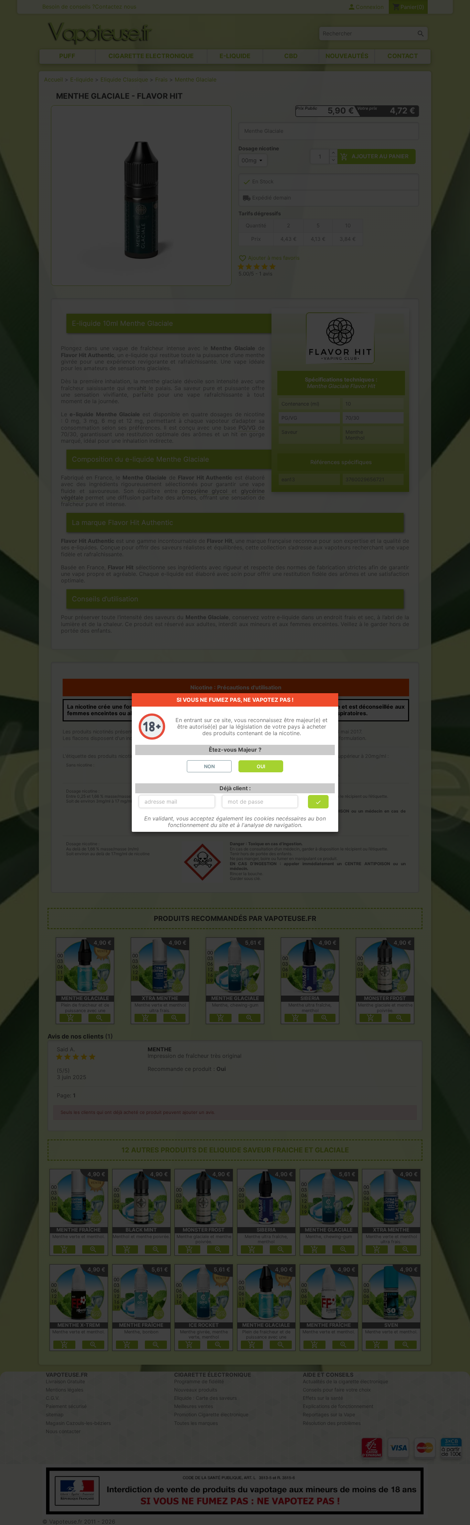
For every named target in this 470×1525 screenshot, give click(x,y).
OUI (261, 766)
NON (209, 766)
